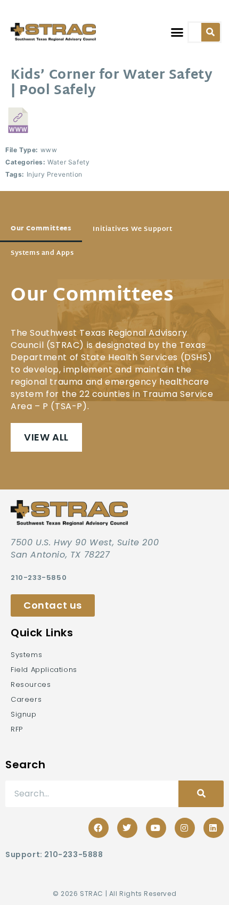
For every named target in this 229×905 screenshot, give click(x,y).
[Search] (210, 32)
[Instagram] (185, 828)
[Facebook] (98, 828)
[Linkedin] (213, 828)
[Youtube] (156, 828)
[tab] (41, 230)
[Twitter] (127, 828)
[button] (177, 32)
